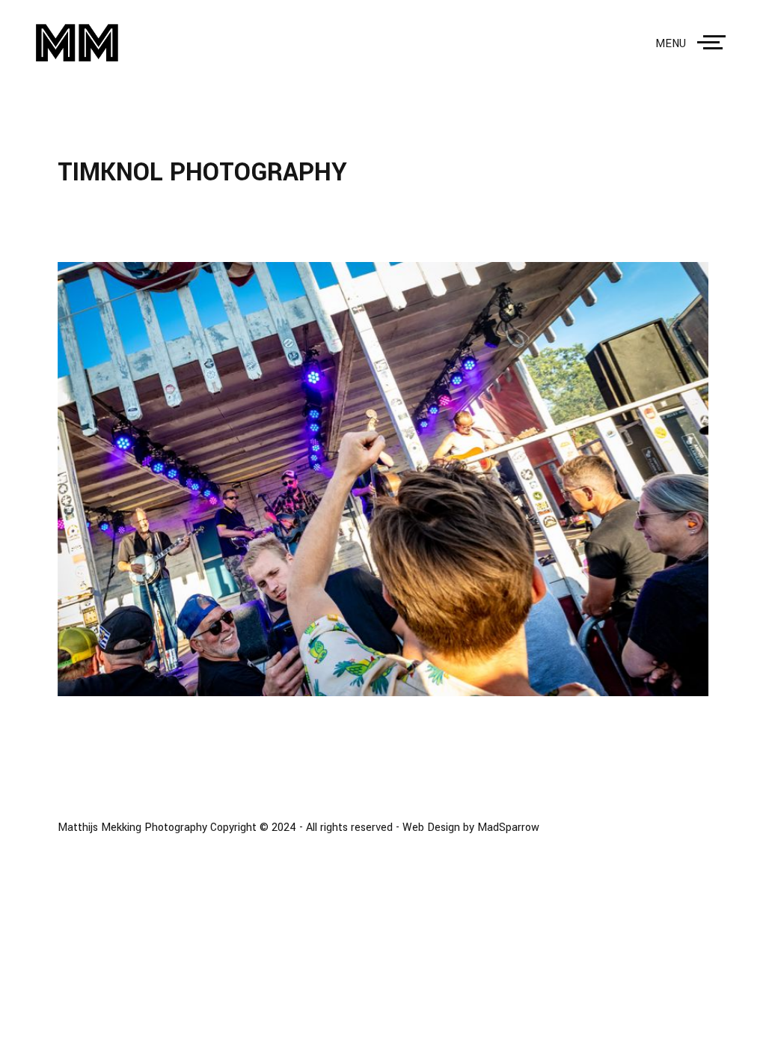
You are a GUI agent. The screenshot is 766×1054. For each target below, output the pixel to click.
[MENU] (714, 42)
